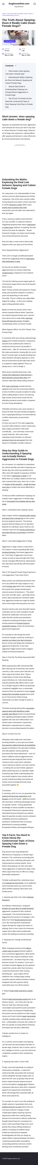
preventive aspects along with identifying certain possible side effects (18, 711)
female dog (22, 1084)
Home (4, 13)
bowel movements (29, 1016)
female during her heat (23, 920)
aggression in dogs (19, 476)
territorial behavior (9, 552)
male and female (12, 386)
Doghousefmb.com (19, 3)
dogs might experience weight (21, 991)
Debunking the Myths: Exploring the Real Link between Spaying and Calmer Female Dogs (18, 80)
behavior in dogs (15, 205)
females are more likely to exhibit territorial (18, 908)
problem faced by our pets (11, 1107)
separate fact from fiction (14, 883)
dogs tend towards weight (17, 999)
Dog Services (9, 41)
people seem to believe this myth (14, 207)
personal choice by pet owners (13, 440)
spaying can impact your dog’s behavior (17, 640)
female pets (11, 586)
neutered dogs (7, 273)
